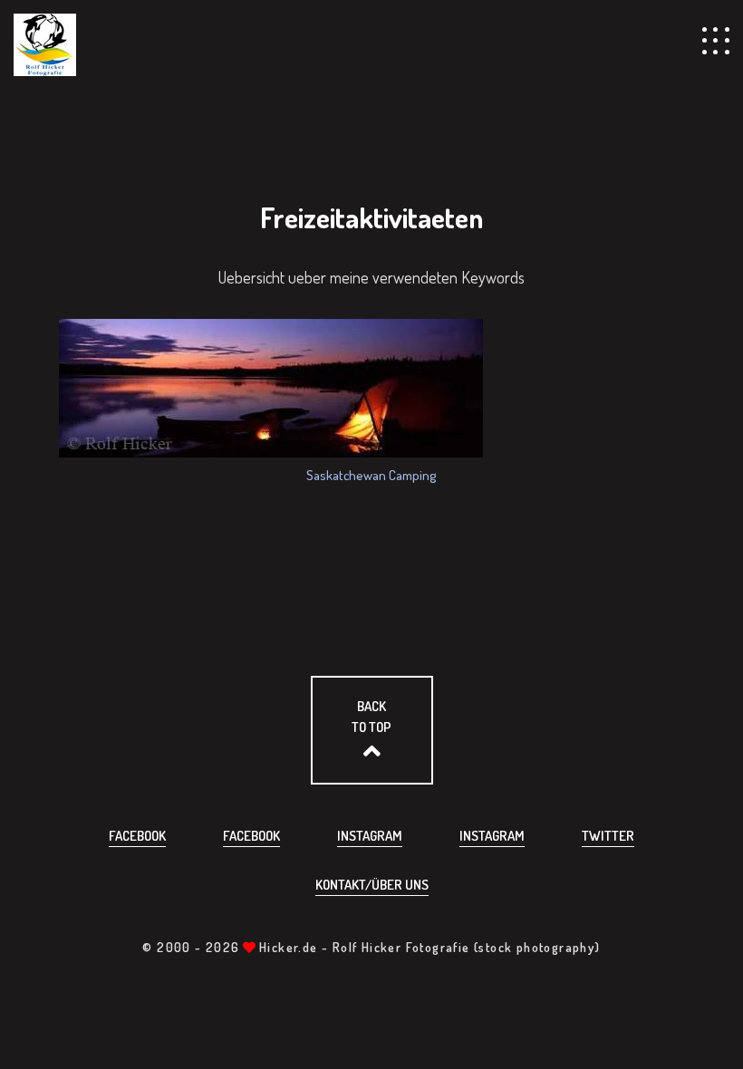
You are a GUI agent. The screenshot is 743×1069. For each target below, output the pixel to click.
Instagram (369, 835)
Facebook (137, 835)
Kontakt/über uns (372, 884)
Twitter (608, 835)
